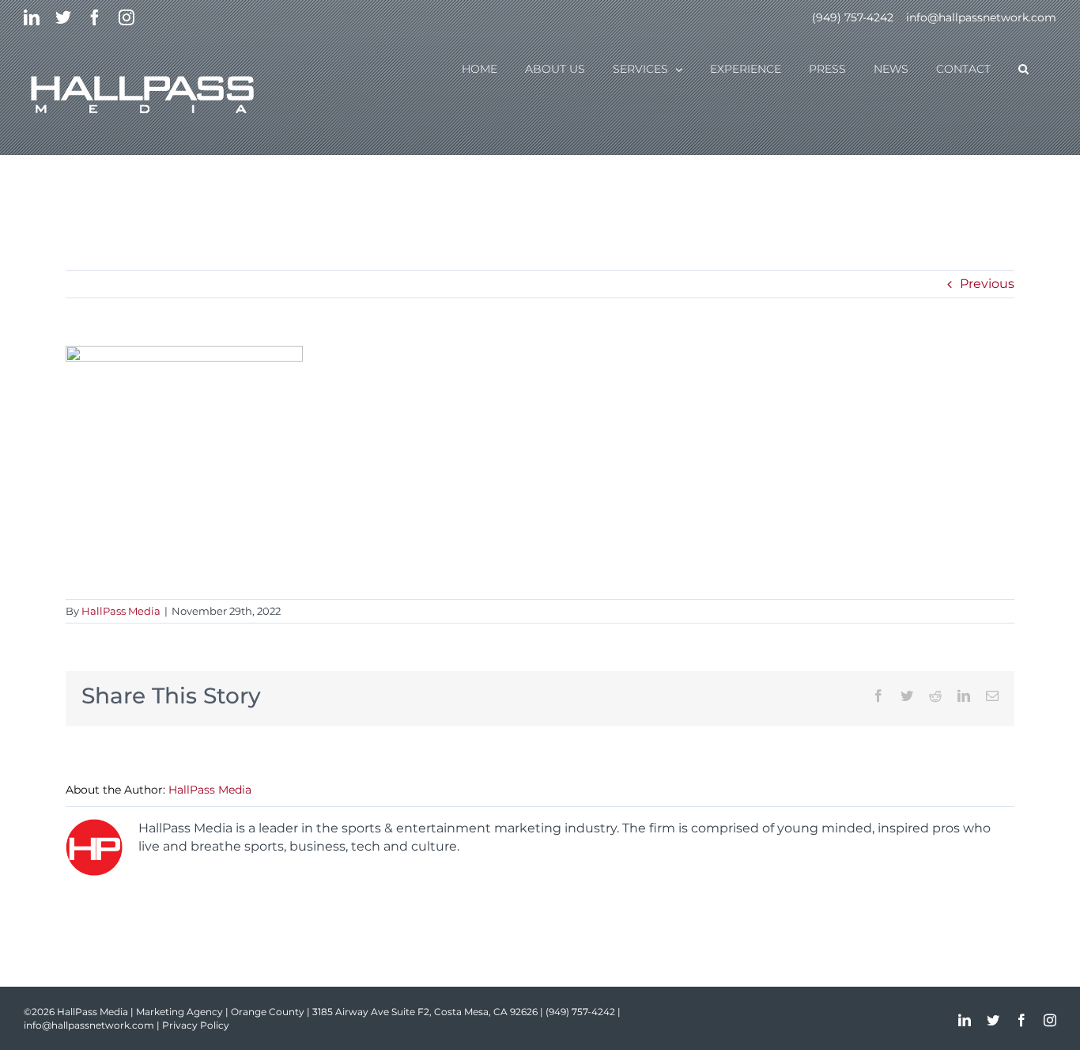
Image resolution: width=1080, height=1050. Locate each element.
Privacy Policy (195, 1025)
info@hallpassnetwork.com (981, 17)
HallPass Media (120, 611)
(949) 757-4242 (852, 17)
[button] (1023, 68)
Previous (987, 283)
